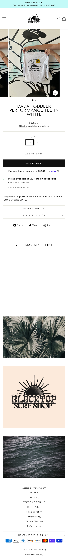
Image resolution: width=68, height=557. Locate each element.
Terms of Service (34, 521)
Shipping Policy (34, 511)
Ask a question (33, 215)
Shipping (23, 126)
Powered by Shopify (34, 554)
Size (34, 137)
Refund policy (34, 526)
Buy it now (34, 163)
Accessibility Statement (34, 487)
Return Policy (34, 208)
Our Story (34, 497)
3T (38, 142)
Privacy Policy (34, 516)
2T (29, 142)
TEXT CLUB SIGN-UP (34, 502)
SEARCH (34, 492)
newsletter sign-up (33, 535)
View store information (18, 187)
